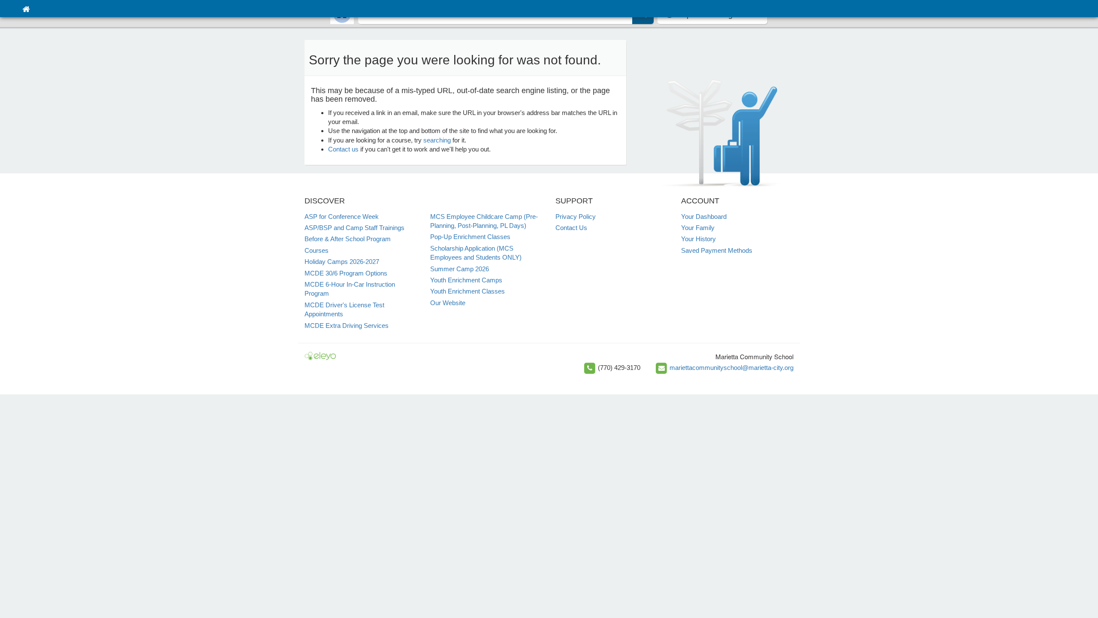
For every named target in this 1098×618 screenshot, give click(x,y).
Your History (698, 238)
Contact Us (571, 227)
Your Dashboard (704, 216)
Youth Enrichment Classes (467, 291)
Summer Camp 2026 (459, 269)
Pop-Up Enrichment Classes (470, 236)
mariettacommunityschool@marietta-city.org (731, 367)
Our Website (447, 302)
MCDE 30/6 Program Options (346, 273)
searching (437, 140)
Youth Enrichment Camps (466, 280)
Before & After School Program (348, 238)
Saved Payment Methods (716, 250)
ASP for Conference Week (342, 216)
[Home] (26, 8)
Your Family (698, 227)
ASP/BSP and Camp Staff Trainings (354, 227)
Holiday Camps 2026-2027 (342, 261)
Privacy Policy (575, 216)
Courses (317, 250)
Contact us (343, 149)
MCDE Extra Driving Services (347, 325)
